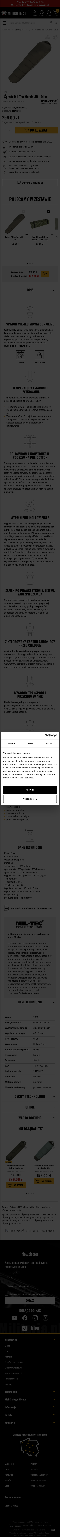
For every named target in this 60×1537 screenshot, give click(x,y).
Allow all (30, 790)
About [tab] (49, 743)
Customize (28, 799)
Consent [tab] (11, 743)
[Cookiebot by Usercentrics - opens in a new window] (44, 736)
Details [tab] (30, 743)
